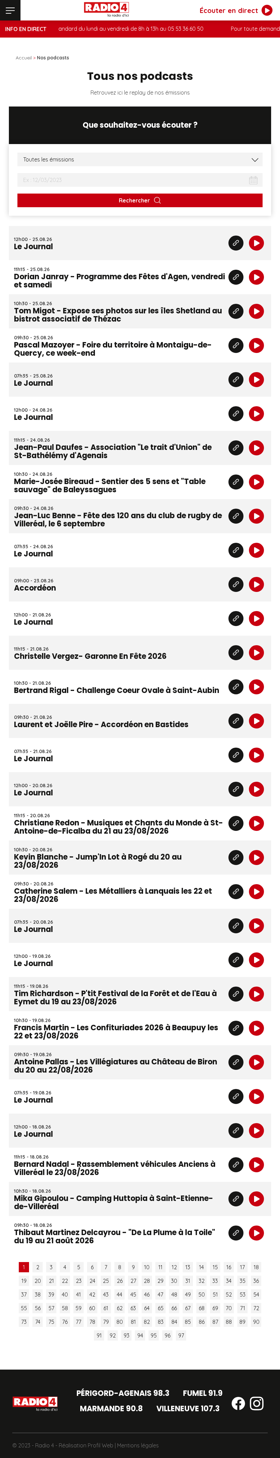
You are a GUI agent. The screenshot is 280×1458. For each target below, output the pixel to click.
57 (51, 1308)
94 (140, 1335)
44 (119, 1294)
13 (187, 1267)
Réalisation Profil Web (86, 1445)
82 (147, 1321)
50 (201, 1294)
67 (188, 1308)
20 (37, 1280)
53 (243, 1294)
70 (229, 1308)
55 (24, 1308)
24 (92, 1280)
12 (174, 1267)
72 (256, 1308)
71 (242, 1308)
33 (215, 1280)
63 (133, 1308)
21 (51, 1280)
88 (229, 1321)
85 (188, 1321)
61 (105, 1308)
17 (242, 1267)
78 (92, 1321)
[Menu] (10, 10)
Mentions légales (138, 1445)
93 (126, 1335)
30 (174, 1280)
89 (242, 1321)
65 (161, 1308)
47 (160, 1294)
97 (181, 1335)
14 (201, 1267)
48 (174, 1294)
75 (51, 1321)
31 (187, 1280)
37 (24, 1294)
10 (147, 1267)
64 (147, 1308)
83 (161, 1321)
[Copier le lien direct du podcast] (235, 243)
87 (215, 1321)
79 (106, 1321)
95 (154, 1335)
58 (65, 1308)
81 (133, 1321)
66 (174, 1308)
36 (256, 1280)
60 (92, 1308)
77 (78, 1321)
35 (243, 1280)
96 (167, 1335)
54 (256, 1294)
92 (113, 1335)
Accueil (24, 58)
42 (92, 1294)
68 (202, 1308)
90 (256, 1321)
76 (65, 1321)
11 (160, 1267)
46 (147, 1294)
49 (188, 1294)
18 (256, 1267)
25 (106, 1280)
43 (106, 1294)
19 (24, 1280)
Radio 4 (44, 1445)
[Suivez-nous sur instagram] (256, 1405)
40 (65, 1294)
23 (79, 1280)
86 (202, 1321)
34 (229, 1280)
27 (133, 1280)
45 (133, 1294)
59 (78, 1308)
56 (38, 1308)
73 (24, 1321)
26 (120, 1280)
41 (78, 1294)
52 (229, 1294)
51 (215, 1294)
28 (147, 1280)
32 (202, 1280)
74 (37, 1321)
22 (65, 1280)
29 (160, 1280)
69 (215, 1308)
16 (228, 1267)
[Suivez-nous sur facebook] (238, 1405)
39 (51, 1294)
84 (174, 1321)
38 (38, 1294)
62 (120, 1308)
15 (215, 1267)
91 (99, 1335)
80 (119, 1321)
